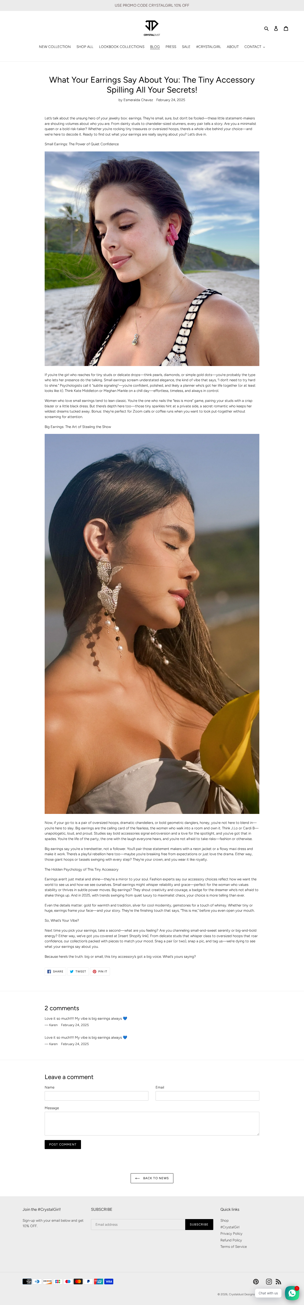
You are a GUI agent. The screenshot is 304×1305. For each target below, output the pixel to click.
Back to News (155, 1178)
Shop (224, 1220)
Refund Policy (231, 1240)
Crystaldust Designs (242, 1294)
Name (49, 1087)
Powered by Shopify (268, 1294)
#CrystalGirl (229, 1227)
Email (160, 1087)
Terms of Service (233, 1246)
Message (52, 1108)
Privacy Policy (231, 1233)
